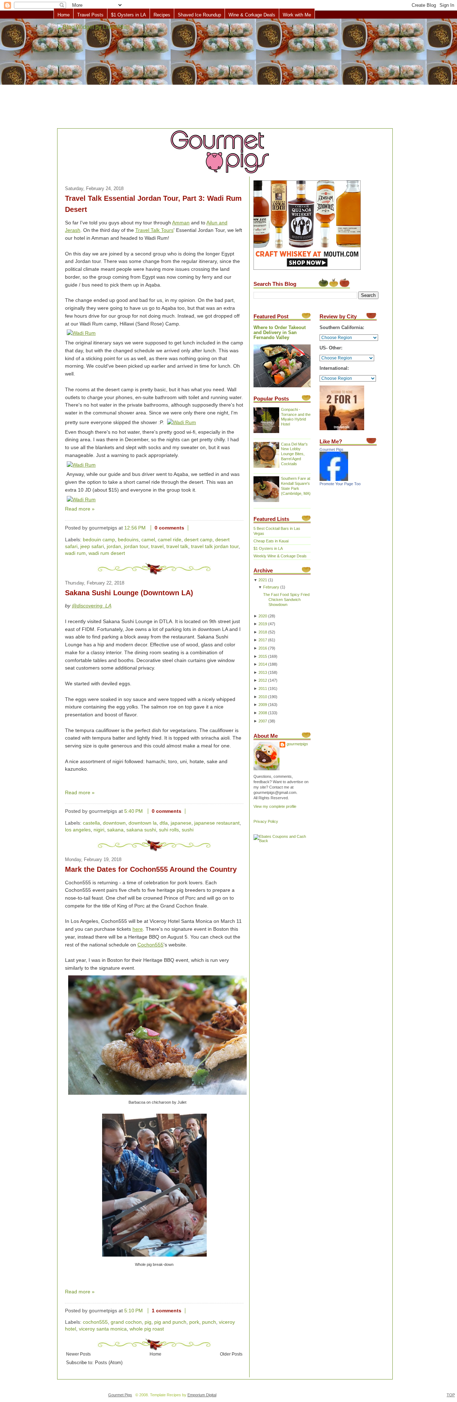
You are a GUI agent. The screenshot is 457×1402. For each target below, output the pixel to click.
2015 (262, 656)
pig (148, 1322)
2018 (262, 632)
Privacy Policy (265, 821)
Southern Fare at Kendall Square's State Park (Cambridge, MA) (296, 486)
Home (63, 15)
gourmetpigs (297, 744)
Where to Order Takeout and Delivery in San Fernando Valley (279, 332)
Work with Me (297, 15)
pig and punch (170, 1322)
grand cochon (126, 1322)
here (137, 929)
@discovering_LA (91, 605)
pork (194, 1322)
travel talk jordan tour (214, 546)
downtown (114, 823)
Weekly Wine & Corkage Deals (280, 556)
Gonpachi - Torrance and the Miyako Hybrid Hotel (296, 417)
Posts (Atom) (108, 1362)
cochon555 (95, 1322)
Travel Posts (90, 15)
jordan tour (136, 546)
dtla (164, 823)
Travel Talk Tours (154, 230)
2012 (262, 680)
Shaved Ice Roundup (199, 15)
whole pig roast (147, 1329)
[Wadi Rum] (81, 333)
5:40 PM (133, 811)
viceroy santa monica (103, 1329)
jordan (114, 546)
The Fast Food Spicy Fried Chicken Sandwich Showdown (286, 599)
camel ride (169, 539)
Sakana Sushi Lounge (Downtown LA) (129, 593)
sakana (115, 829)
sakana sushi (141, 829)
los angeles (78, 829)
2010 (262, 697)
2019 (262, 624)
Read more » (80, 509)
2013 (262, 672)
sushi (188, 829)
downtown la (143, 823)
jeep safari (92, 546)
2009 (262, 704)
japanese (181, 823)
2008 (262, 713)
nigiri (99, 829)
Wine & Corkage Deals (251, 15)
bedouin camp (99, 539)
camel (148, 539)
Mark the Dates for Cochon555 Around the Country (151, 869)
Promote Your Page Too (340, 484)
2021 (262, 580)
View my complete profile (274, 806)
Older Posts (231, 1354)
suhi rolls (169, 829)
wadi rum (75, 553)
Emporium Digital (201, 1395)
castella (91, 823)
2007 (262, 721)
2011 (262, 688)
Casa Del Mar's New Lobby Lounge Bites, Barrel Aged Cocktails (294, 454)
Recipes (162, 15)
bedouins (128, 539)
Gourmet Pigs (331, 449)
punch (209, 1322)
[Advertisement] (228, 74)
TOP (451, 1395)
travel (157, 546)
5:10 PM (133, 1310)
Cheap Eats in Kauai (270, 541)
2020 (262, 616)
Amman (181, 222)
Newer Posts (78, 1354)
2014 (262, 664)
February (271, 587)
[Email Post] (194, 528)
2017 (262, 640)
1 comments (166, 1310)
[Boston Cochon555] (157, 1095)
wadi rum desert (107, 553)
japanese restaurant (217, 823)
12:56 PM (135, 528)
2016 (262, 648)
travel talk (177, 546)
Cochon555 (150, 945)
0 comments (169, 528)
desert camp (198, 539)
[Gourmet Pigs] (334, 479)
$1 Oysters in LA (128, 15)
